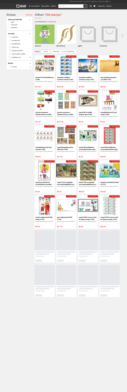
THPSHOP (14, 25)
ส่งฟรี (12, 22)
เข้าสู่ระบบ (109, 6)
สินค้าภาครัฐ (72, 1)
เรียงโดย (37, 51)
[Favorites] (94, 6)
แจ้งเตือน (103, 1)
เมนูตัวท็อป (46, 6)
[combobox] (71, 6)
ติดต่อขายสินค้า (87, 1)
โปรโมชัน (53, 6)
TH (108, 1)
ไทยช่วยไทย (14, 28)
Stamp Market (79, 1)
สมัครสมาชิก (101, 6)
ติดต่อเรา (96, 1)
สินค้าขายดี (56, 51)
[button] (91, 6)
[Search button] (85, 6)
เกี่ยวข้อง (45, 51)
